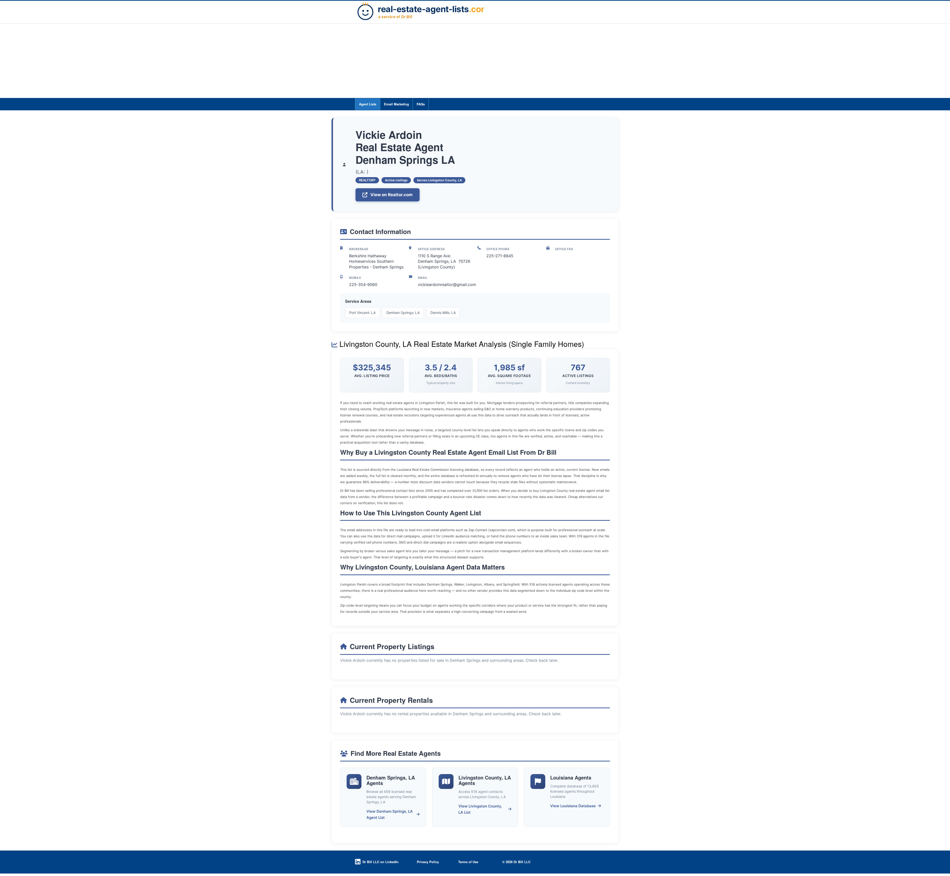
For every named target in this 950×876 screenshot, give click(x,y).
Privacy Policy (428, 861)
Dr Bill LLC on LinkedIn (380, 861)
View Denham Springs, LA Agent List (389, 814)
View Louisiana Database (573, 806)
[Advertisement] (475, 60)
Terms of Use (468, 861)
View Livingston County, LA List (480, 809)
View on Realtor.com (391, 194)
